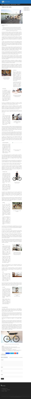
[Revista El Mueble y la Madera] (5, 2)
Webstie (2, 374)
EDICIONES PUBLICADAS (7, 4)
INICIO (2, 4)
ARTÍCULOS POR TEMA (13, 4)
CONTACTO (18, 4)
